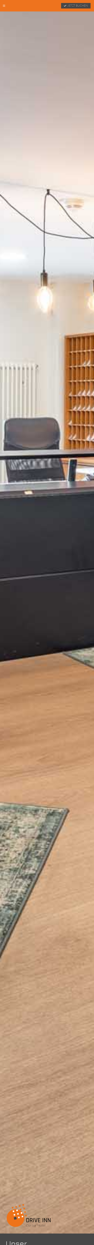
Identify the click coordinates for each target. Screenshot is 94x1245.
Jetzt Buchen (77, 6)
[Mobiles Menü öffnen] (4, 6)
